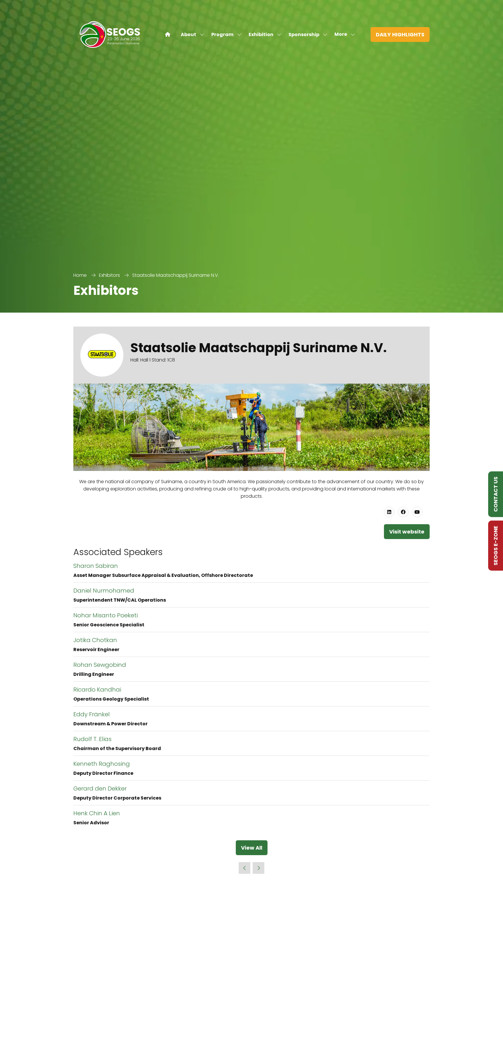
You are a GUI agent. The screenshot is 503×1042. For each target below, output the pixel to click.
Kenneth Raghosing (101, 764)
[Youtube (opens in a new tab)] (417, 512)
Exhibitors (109, 275)
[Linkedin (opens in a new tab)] (389, 512)
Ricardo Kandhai (97, 689)
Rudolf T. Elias (92, 739)
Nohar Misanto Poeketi (105, 615)
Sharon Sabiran (95, 566)
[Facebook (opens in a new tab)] (403, 512)
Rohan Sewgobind (99, 665)
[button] (343, 34)
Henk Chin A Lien (96, 813)
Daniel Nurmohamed (103, 590)
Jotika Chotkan (95, 640)
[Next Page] (258, 868)
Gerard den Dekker (100, 788)
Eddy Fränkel (91, 714)
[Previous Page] (244, 868)
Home (80, 275)
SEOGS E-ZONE (495, 546)
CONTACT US (495, 494)
